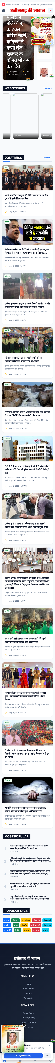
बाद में (47, 1056)
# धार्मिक (24, 925)
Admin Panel (28, 1013)
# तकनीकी (47, 920)
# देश (16, 925)
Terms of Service (28, 1022)
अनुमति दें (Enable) (24, 1056)
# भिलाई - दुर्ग (35, 925)
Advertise (28, 1027)
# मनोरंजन (47, 925)
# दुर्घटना (7, 925)
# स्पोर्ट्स (36, 930)
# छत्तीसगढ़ (26, 920)
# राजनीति (7, 930)
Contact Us (28, 998)
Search (28, 993)
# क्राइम (15, 920)
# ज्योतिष (37, 920)
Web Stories (28, 988)
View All (47, 88)
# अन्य (6, 920)
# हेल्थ (45, 930)
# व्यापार (26, 930)
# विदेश (17, 930)
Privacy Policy (28, 1018)
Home (28, 984)
